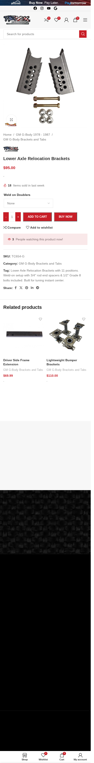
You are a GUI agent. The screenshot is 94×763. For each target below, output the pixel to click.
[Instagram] (42, 8)
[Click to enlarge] (11, 120)
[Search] (83, 34)
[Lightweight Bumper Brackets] (67, 335)
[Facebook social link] (15, 288)
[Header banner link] (45, 3)
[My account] (66, 19)
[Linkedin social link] (32, 288)
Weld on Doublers (17, 195)
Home (7, 134)
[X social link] (21, 288)
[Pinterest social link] (27, 288)
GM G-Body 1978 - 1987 (33, 134)
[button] (23, 390)
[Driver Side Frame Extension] (23, 335)
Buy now (65, 216)
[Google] (55, 8)
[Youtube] (48, 8)
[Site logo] (17, 19)
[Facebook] (35, 8)
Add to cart (37, 216)
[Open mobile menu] (85, 19)
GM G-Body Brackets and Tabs (24, 139)
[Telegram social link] (37, 288)
